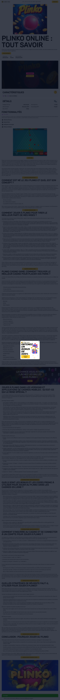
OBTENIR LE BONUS (25, 357)
